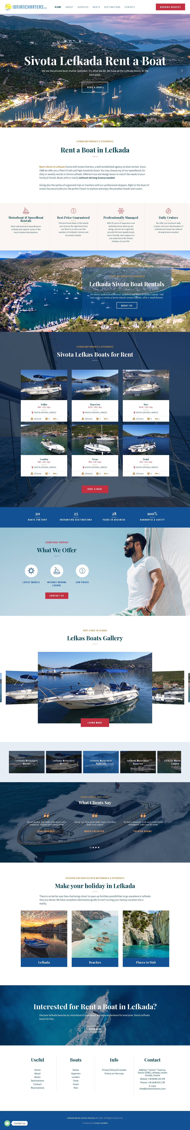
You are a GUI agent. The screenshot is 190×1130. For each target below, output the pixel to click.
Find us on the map (114, 1073)
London (44, 459)
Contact (37, 1084)
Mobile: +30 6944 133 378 (152, 1078)
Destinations (37, 1080)
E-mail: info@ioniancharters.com (152, 1087)
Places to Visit (146, 962)
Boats (37, 1077)
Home (37, 1069)
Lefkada (44, 962)
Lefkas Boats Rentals (97, 136)
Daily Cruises (168, 217)
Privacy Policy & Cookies (114, 1069)
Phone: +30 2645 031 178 (152, 1082)
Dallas (44, 404)
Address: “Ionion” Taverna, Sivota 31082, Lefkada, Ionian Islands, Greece (152, 1072)
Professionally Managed (120, 217)
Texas (95, 459)
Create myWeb (101, 1123)
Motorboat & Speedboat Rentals (25, 219)
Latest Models (31, 582)
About (37, 1073)
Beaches (95, 962)
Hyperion (95, 404)
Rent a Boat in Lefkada (73, 136)
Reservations (37, 1087)
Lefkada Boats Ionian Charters (81, 1118)
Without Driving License (56, 584)
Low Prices (82, 582)
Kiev (146, 404)
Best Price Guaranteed (73, 217)
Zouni (146, 459)
